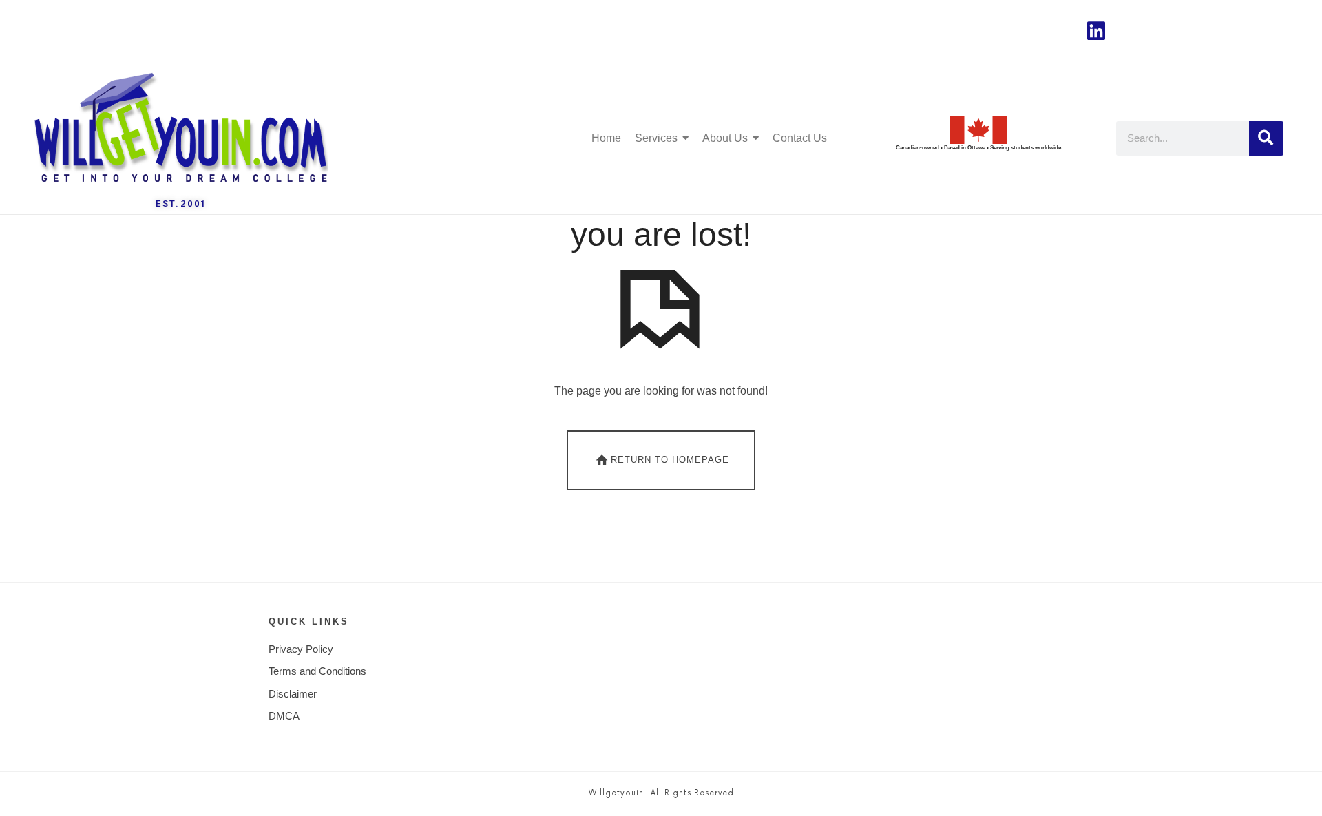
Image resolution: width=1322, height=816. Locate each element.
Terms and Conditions (317, 671)
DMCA (284, 716)
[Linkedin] (1096, 31)
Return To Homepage (670, 459)
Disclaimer (293, 694)
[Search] (1266, 138)
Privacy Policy (301, 649)
